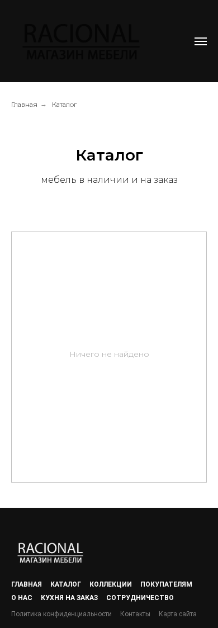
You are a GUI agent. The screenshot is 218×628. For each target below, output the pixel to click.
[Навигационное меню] (201, 41)
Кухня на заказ (69, 598)
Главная (24, 104)
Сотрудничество (140, 598)
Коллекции (110, 584)
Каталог (64, 104)
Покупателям (166, 584)
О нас (21, 598)
